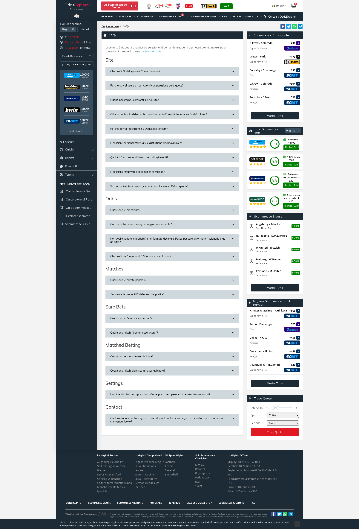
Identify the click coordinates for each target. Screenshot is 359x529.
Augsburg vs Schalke (110, 462)
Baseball (170, 470)
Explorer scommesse (80, 216)
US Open (139, 487)
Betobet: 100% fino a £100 (244, 466)
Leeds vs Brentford (109, 474)
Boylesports (202, 473)
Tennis (169, 466)
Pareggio (254, 88)
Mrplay (199, 465)
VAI (225, 6)
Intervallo (257, 408)
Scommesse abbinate (204, 16)
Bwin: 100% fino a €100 (242, 487)
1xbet (198, 486)
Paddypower (203, 477)
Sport (254, 415)
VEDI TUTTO (293, 131)
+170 (189, 5)
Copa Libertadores (145, 479)
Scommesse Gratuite (232, 502)
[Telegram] (300, 26)
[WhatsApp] (294, 26)
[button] (131, 6)
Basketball (171, 474)
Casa (252, 75)
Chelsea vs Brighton (109, 479)
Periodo (255, 423)
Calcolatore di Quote (79, 191)
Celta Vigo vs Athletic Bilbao (114, 483)
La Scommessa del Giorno (116, 6)
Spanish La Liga (144, 474)
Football (170, 462)
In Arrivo (107, 16)
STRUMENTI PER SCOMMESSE (76, 184)
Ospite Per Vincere (258, 48)
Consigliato (145, 16)
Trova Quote (275, 432)
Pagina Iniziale (110, 26)
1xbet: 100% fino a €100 (242, 491)
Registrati (68, 29)
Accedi (85, 29)
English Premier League (149, 462)
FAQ (253, 502)
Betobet (200, 469)
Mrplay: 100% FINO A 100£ (244, 462)
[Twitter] (288, 26)
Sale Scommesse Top (246, 16)
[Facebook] (282, 26)
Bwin (198, 481)
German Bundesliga (146, 483)
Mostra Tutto (275, 116)
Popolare (125, 16)
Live (225, 16)
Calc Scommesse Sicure (81, 207)
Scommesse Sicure (171, 16)
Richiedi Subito (292, 147)
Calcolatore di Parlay (79, 199)
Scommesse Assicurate (81, 224)
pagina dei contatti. (153, 51)
